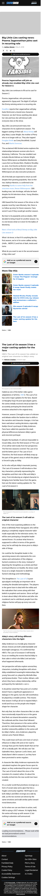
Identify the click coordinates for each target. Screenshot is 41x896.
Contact (5, 859)
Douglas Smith (8, 140)
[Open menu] (3, 3)
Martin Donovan (15, 143)
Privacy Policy (7, 867)
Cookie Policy (7, 870)
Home (4, 330)
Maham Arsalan (10, 359)
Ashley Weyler (9, 47)
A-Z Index (28, 874)
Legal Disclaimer (31, 870)
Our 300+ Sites (30, 859)
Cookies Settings (8, 877)
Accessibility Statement (11, 874)
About (4, 856)
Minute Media (11, 882)
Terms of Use (30, 867)
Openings (28, 856)
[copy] (14, 50)
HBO (9, 330)
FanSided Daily (7, 863)
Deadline (5, 109)
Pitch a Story (30, 863)
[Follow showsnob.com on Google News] (35, 261)
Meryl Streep (29, 132)
